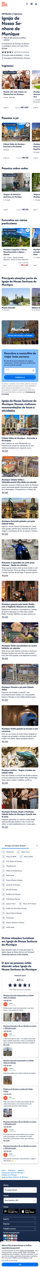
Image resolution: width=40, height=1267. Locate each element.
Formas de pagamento (11, 1233)
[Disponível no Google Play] (11, 1212)
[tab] (15, 846)
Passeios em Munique (9, 1175)
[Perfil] (36, 4)
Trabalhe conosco (9, 1229)
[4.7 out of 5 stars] (20, 985)
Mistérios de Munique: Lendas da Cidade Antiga (18, 1090)
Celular (6, 1207)
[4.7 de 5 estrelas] (8, 52)
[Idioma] (31, 4)
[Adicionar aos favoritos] (28, 72)
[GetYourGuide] (4, 4)
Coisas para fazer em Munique (12, 1173)
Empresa (6, 1224)
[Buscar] (27, 4)
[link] (16, 90)
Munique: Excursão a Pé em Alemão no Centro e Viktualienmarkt (19, 1027)
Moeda (6, 1196)
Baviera (21, 1170)
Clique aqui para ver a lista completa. (15, 954)
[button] (16, 90)
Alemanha (11, 1170)
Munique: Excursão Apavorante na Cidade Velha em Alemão (18, 997)
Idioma (5, 1185)
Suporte (6, 1219)
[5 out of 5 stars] (20, 1000)
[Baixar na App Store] (28, 1212)
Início (3, 1170)
